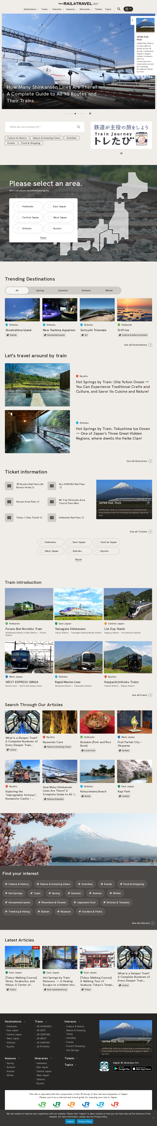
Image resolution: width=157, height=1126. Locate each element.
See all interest (141, 923)
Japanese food (86, 902)
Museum (66, 911)
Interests (57, 9)
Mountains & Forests (54, 902)
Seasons (70, 9)
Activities (72, 138)
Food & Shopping (30, 143)
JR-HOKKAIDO (44, 1026)
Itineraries (85, 9)
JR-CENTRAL (43, 1034)
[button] (66, 113)
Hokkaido (27, 206)
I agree (70, 1121)
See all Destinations (135, 344)
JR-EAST (41, 1030)
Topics (108, 9)
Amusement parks (19, 902)
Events (11, 143)
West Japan (60, 217)
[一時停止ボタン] (90, 113)
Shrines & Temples (118, 902)
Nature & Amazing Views (46, 138)
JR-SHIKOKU (43, 1042)
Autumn (86, 290)
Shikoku (26, 228)
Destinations (30, 9)
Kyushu (57, 228)
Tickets (98, 9)
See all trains (139, 695)
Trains (44, 9)
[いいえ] (153, 1117)
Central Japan (30, 217)
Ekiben (45, 911)
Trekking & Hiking (19, 911)
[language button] (128, 9)
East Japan (59, 206)
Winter (109, 290)
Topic (37, 893)
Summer (63, 290)
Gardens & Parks (92, 911)
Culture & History (17, 138)
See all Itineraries (137, 461)
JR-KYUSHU (43, 1046)
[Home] (78, 3)
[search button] (119, 9)
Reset (43, 237)
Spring (40, 290)
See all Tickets (138, 531)
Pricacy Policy (85, 1121)
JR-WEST (42, 1038)
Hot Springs (15, 893)
